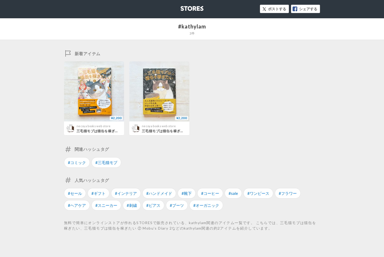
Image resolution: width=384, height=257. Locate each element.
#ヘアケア (77, 205)
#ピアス (153, 205)
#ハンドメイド (159, 193)
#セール (75, 193)
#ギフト (98, 193)
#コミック (77, 162)
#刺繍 (132, 205)
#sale (233, 193)
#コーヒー (210, 193)
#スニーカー (106, 205)
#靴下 (187, 193)
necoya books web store (93, 126)
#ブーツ (177, 205)
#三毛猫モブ (106, 162)
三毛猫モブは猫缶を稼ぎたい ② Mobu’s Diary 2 (115, 131)
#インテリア (126, 193)
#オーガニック (206, 205)
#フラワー (288, 193)
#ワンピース (258, 193)
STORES (183, 7)
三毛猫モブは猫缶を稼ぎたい (164, 131)
